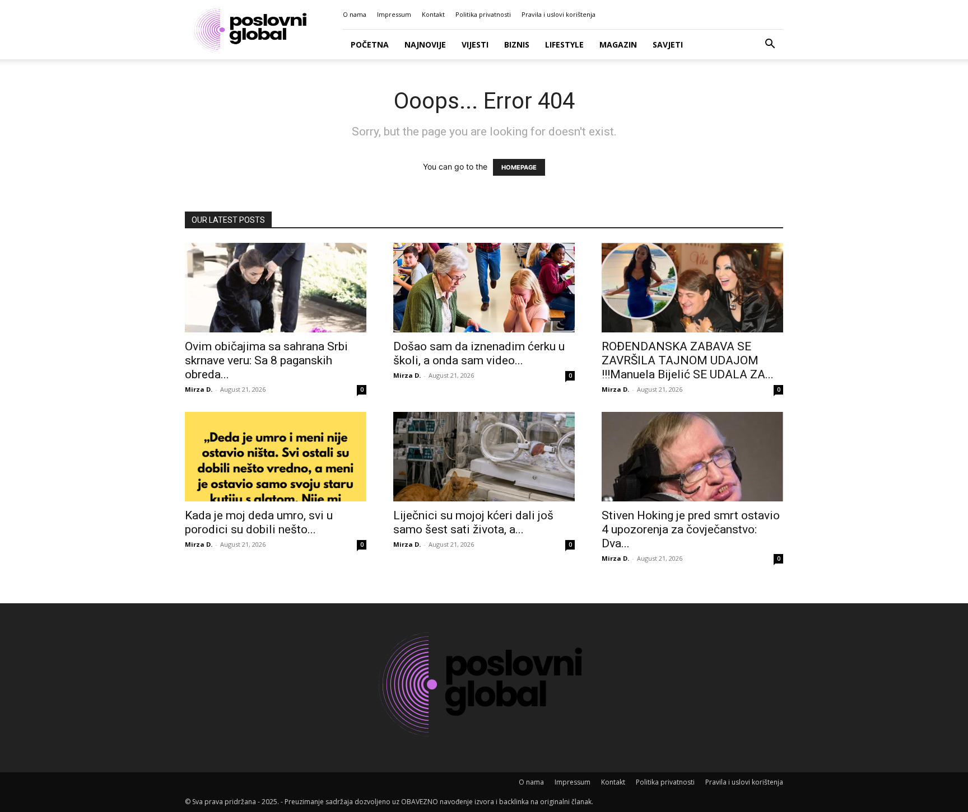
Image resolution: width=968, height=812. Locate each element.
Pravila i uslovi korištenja (558, 14)
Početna (370, 44)
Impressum (394, 14)
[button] (769, 45)
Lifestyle (564, 44)
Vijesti (475, 44)
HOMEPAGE (519, 167)
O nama (354, 14)
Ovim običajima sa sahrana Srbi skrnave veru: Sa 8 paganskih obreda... (266, 360)
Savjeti (668, 44)
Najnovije (425, 44)
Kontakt (433, 14)
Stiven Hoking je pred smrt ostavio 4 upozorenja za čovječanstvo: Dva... (691, 529)
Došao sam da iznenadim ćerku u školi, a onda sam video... (479, 353)
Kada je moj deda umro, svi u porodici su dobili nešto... (259, 522)
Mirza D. (198, 389)
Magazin (618, 44)
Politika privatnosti (483, 14)
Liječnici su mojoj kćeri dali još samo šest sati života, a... (473, 522)
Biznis (516, 44)
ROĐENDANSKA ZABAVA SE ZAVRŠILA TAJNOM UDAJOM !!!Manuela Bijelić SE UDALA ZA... (688, 360)
